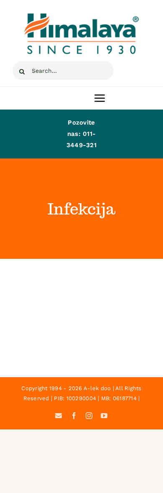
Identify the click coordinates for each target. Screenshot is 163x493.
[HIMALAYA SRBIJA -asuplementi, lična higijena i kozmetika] (81, 16)
